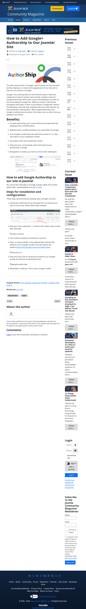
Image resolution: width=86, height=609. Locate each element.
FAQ (53, 20)
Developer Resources (70, 2)
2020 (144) (69, 93)
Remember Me (71, 456)
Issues (18, 20)
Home (10, 20)
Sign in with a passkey (72, 466)
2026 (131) (69, 49)
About (46, 20)
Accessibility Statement (20, 588)
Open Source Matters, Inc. (40, 601)
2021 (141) (69, 86)
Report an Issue (46, 591)
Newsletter (37, 20)
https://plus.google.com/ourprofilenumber (33, 247)
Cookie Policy (49, 588)
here (40, 187)
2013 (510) (69, 138)
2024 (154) (69, 64)
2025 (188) (69, 56)
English (24, 295)
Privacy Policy (72, 558)
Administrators (13, 295)
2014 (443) (69, 131)
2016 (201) (69, 116)
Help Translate (32, 591)
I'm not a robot (72, 531)
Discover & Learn (35, 2)
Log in (71, 475)
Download (57, 8)
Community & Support (52, 2)
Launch (71, 8)
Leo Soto (19, 289)
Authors (26, 20)
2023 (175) (69, 71)
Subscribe (70, 562)
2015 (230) (69, 123)
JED (34, 187)
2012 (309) (69, 146)
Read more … (71, 222)
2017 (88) (69, 108)
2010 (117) (69, 161)
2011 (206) (69, 153)
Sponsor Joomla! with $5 (65, 588)
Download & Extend (20, 2)
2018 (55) (69, 101)
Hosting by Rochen (43, 608)
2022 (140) (69, 79)
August (41, 51)
